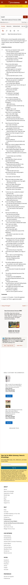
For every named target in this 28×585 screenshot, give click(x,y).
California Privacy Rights (10, 521)
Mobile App (7, 495)
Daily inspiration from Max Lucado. (14, 6)
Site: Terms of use (8, 527)
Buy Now (9, 396)
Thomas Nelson (8, 547)
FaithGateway (7, 536)
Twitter (5, 567)
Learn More (19, 345)
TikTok (5, 565)
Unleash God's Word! (13, 332)
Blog (5, 499)
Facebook (6, 560)
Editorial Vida (7, 545)
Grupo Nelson (7, 543)
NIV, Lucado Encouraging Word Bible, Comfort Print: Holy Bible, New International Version (14, 386)
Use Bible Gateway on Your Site (12, 513)
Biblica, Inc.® (18, 316)
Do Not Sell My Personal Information (14, 523)
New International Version (11, 310)
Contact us (6, 517)
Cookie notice (7, 525)
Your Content (24, 26)
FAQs (5, 510)
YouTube (6, 569)
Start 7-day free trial (8, 345)
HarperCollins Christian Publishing (12, 541)
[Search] (25, 17)
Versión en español (9, 576)
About (5, 489)
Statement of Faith (8, 493)
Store (5, 497)
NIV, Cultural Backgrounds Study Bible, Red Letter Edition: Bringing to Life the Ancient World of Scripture (14, 412)
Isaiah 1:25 (5, 299)
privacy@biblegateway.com (8, 480)
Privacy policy (7, 519)
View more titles (14, 428)
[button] (26, 2)
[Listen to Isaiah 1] (18, 31)
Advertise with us (8, 515)
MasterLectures (8, 553)
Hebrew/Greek (16, 26)
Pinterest (6, 564)
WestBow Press (8, 549)
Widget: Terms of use (9, 528)
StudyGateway (7, 538)
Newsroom (7, 501)
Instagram (6, 562)
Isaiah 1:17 (5, 297)
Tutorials (6, 511)
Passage (3, 26)
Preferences (7, 578)
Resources (9, 26)
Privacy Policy (17, 479)
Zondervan (6, 551)
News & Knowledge (9, 491)
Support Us (7, 502)
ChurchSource (7, 539)
